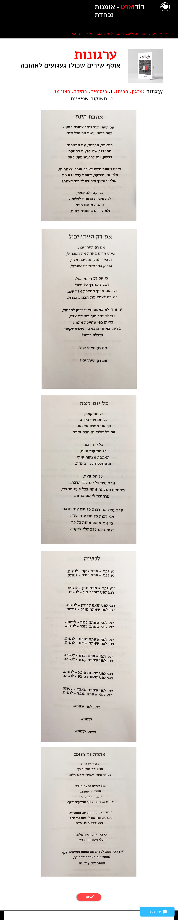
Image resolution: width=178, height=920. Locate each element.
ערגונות (95, 54)
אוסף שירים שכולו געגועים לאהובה (70, 65)
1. (110, 91)
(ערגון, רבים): (128, 91)
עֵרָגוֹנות (154, 91)
